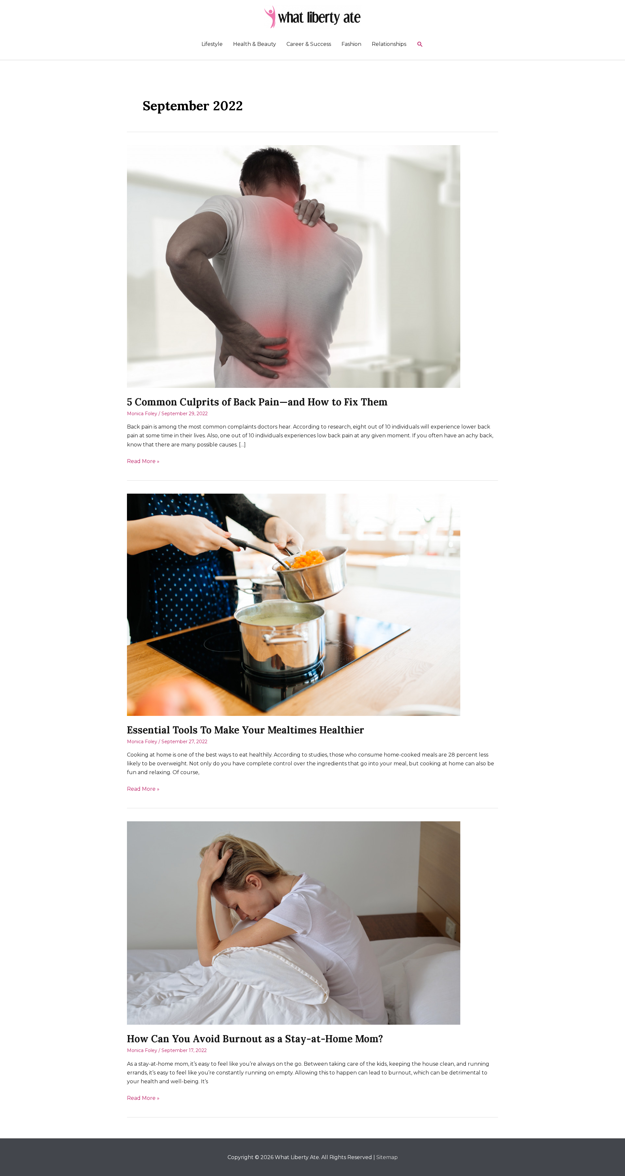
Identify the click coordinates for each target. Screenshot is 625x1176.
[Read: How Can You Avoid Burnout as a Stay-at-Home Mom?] (293, 923)
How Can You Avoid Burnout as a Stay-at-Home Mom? (255, 1038)
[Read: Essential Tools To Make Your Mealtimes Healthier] (293, 604)
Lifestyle (212, 44)
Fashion (351, 44)
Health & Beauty (254, 44)
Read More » (143, 462)
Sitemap (387, 1157)
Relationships (389, 44)
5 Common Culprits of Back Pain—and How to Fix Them (257, 402)
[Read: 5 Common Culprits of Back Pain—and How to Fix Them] (293, 266)
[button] (420, 44)
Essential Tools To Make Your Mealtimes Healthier (245, 730)
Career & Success (308, 44)
